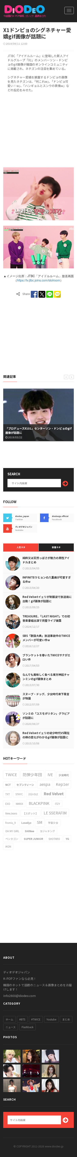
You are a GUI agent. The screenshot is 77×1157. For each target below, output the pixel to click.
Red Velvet (54, 793)
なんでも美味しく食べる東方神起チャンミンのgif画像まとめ (46, 677)
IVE (50, 774)
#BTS (22, 1019)
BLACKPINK (39, 803)
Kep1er (62, 784)
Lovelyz (26, 822)
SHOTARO (54, 839)
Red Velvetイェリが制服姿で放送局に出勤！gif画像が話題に (47, 599)
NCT (8, 784)
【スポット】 (30, 813)
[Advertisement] (38, 129)
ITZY (57, 803)
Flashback (27, 1027)
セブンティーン (25, 784)
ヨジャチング (47, 831)
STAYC (19, 794)
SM (39, 822)
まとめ (66, 1019)
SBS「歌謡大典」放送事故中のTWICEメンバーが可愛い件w (46, 638)
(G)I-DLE (33, 794)
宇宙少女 (53, 822)
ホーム (9, 1019)
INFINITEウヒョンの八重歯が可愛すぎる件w (46, 579)
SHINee (29, 831)
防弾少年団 (32, 774)
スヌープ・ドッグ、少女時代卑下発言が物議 (45, 696)
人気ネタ (21, 547)
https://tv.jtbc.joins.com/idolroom (38, 280)
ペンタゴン (11, 839)
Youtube (51, 1019)
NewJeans (11, 813)
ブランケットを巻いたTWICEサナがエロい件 (46, 657)
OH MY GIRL (12, 831)
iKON (8, 846)
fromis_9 (10, 822)
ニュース (11, 1027)
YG (67, 839)
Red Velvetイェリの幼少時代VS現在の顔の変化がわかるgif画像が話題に (46, 735)
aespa (45, 784)
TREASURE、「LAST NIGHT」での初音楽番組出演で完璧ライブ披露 (46, 618)
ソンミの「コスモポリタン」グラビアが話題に (46, 715)
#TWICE (35, 1019)
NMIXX (19, 803)
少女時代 (64, 775)
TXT (7, 794)
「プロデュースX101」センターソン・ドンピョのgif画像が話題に (38, 430)
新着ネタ (56, 547)
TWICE (11, 774)
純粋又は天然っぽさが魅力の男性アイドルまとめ (46, 560)
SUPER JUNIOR (33, 839)
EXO (7, 803)
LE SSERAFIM (55, 812)
